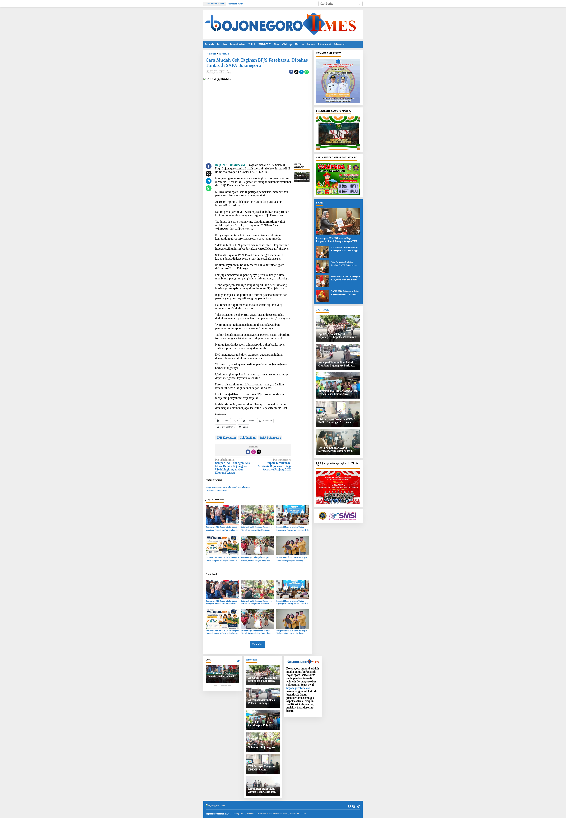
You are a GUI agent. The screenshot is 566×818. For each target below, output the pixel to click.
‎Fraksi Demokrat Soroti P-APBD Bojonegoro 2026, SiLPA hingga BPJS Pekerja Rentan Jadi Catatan (344, 249)
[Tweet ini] (296, 72)
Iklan (304, 814)
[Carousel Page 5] (308, 179)
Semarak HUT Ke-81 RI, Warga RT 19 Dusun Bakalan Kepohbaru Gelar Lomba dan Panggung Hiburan (222, 680)
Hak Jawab (294, 814)
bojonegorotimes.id (298, 688)
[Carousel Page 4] (304, 179)
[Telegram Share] (301, 72)
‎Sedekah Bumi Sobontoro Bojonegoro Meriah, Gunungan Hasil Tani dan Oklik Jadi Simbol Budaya (256, 529)
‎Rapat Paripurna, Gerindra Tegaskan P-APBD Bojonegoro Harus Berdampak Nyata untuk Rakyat (344, 264)
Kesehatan (217, 73)
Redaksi (250, 814)
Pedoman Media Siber (278, 814)
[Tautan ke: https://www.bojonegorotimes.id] (238, 660)
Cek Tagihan (248, 437)
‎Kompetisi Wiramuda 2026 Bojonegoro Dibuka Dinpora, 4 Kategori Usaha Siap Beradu (222, 559)
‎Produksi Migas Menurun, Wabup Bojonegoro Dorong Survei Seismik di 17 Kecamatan (292, 529)
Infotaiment (209, 73)
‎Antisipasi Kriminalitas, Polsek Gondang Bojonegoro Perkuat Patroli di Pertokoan (301, 174)
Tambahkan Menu (235, 4)
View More (257, 644)
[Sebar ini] (291, 72)
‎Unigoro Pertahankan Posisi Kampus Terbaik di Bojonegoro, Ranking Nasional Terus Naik (291, 559)
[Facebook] (248, 451)
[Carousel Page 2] (298, 179)
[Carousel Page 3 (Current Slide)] (301, 179)
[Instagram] (253, 451)
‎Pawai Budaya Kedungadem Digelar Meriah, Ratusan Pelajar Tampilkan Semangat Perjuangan (255, 559)
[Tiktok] (259, 451)
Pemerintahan (226, 73)
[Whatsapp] (306, 72)
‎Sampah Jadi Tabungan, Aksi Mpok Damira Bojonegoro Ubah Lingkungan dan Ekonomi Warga (232, 466)
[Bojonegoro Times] (283, 23)
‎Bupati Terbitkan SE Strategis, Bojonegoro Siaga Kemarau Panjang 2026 (274, 464)
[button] (360, 3)
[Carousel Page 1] (295, 179)
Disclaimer (261, 814)
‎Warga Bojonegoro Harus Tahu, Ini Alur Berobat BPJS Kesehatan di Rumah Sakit (228, 489)
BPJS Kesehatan (226, 437)
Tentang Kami (238, 814)
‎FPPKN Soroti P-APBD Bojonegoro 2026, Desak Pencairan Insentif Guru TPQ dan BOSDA (345, 278)
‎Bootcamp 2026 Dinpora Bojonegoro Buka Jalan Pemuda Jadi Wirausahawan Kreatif (222, 529)
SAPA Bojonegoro (270, 437)
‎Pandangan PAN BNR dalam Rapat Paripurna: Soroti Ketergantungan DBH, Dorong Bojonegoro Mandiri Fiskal (336, 240)
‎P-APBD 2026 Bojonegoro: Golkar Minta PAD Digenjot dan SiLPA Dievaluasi (345, 293)
